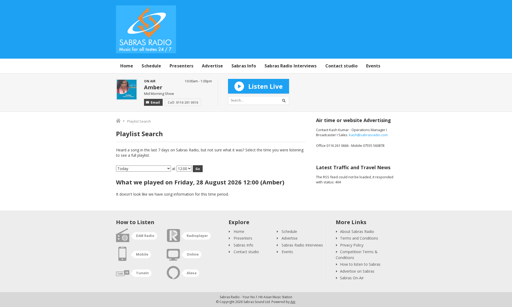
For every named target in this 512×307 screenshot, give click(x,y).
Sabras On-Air (352, 277)
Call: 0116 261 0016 (183, 102)
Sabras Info (243, 66)
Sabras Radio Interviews (291, 66)
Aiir (292, 302)
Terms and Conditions (359, 238)
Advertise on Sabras (357, 271)
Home (126, 66)
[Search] (284, 100)
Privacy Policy (351, 245)
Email (155, 102)
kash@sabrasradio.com (368, 134)
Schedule (151, 66)
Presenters (181, 66)
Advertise (212, 66)
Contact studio (341, 66)
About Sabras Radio (357, 231)
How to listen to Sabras (360, 264)
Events (373, 66)
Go (197, 169)
